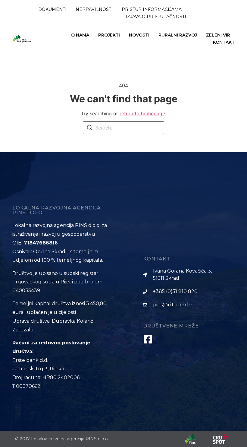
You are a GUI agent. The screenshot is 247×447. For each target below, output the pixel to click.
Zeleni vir (218, 35)
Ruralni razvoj (177, 35)
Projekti (109, 35)
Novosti (139, 35)
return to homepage (142, 113)
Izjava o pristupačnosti (156, 16)
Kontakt (224, 42)
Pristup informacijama (152, 9)
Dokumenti (52, 9)
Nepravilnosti (94, 9)
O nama (80, 35)
